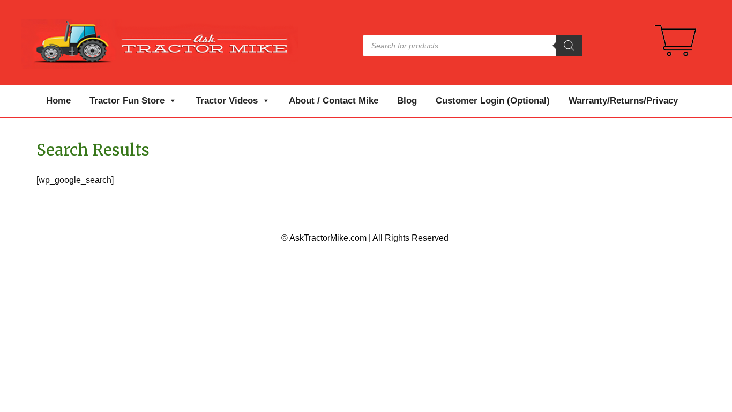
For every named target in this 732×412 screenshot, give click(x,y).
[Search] (569, 45)
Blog (407, 100)
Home (58, 100)
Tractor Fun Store (127, 100)
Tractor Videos (227, 100)
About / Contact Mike (333, 100)
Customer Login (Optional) (493, 100)
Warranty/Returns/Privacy (623, 100)
